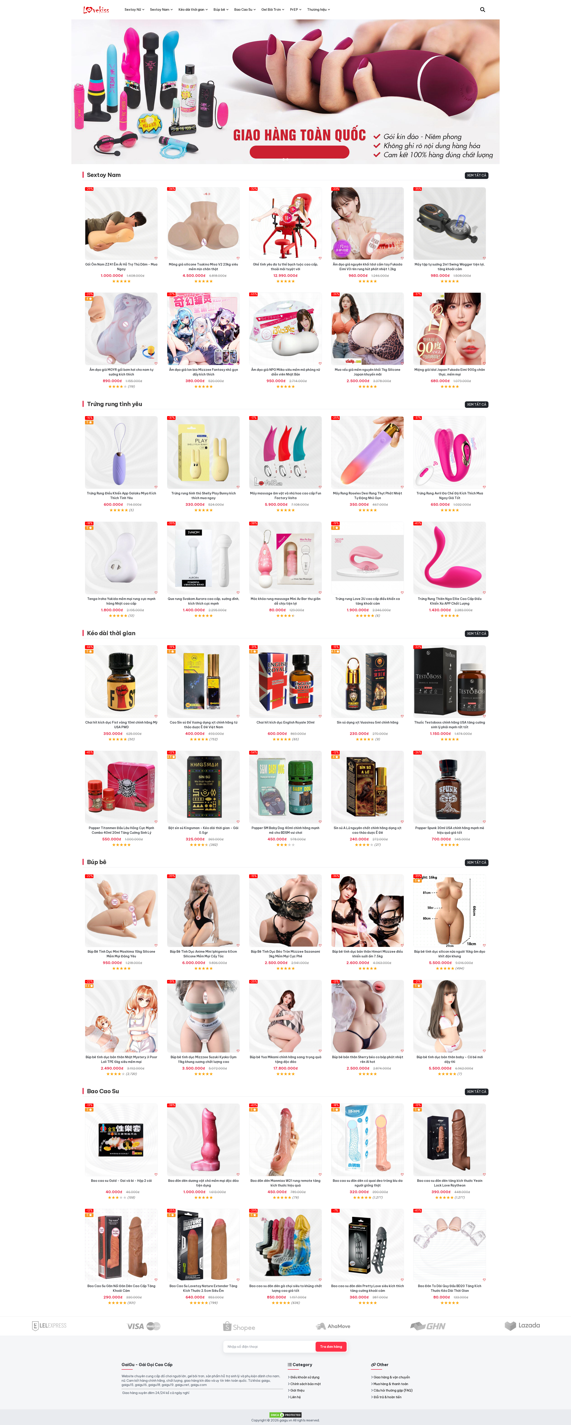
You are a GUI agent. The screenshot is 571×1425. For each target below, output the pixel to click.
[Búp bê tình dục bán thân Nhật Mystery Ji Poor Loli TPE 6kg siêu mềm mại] (121, 1016)
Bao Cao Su (103, 1091)
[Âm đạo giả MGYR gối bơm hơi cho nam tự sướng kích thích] (121, 329)
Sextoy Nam (104, 174)
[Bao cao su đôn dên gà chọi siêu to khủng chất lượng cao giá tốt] (285, 1245)
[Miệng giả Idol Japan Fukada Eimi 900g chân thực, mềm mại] (450, 329)
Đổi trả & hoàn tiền (387, 1397)
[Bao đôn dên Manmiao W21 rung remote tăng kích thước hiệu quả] (285, 1140)
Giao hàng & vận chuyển (392, 1377)
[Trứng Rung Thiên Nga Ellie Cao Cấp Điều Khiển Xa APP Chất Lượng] (450, 558)
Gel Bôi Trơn (271, 9)
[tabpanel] (285, 91)
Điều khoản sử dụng (304, 1377)
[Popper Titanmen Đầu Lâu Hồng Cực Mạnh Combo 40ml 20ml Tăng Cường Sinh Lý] (121, 787)
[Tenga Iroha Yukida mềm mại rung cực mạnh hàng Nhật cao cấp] (121, 558)
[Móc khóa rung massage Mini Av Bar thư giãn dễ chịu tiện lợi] (285, 558)
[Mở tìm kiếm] (482, 9)
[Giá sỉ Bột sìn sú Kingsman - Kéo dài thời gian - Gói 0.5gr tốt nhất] (203, 787)
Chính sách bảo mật (305, 1384)
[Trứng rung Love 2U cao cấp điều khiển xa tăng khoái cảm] (367, 558)
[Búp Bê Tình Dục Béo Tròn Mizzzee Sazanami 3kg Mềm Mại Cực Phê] (285, 911)
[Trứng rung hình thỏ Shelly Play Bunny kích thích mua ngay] (203, 452)
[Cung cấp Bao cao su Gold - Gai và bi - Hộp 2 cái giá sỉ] (121, 1140)
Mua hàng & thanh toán (391, 1384)
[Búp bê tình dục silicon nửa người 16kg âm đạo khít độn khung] (450, 911)
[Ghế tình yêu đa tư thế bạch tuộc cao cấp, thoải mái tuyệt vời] (285, 223)
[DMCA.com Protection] (285, 1415)
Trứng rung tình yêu (114, 404)
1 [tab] (283, 159)
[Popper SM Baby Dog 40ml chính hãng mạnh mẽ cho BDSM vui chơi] (285, 787)
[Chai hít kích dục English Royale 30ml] (285, 681)
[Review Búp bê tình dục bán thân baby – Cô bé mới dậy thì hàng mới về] (450, 1016)
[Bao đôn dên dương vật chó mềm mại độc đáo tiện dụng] (203, 1140)
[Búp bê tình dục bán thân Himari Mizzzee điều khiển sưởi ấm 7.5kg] (367, 911)
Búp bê (96, 862)
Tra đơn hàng (331, 1347)
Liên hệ (295, 1397)
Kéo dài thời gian (111, 633)
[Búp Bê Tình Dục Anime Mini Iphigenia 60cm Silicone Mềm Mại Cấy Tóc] (203, 911)
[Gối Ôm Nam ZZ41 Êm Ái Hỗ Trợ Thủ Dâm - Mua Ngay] (121, 223)
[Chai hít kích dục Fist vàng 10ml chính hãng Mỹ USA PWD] (121, 681)
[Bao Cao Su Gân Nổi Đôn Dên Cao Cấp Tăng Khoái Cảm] (121, 1245)
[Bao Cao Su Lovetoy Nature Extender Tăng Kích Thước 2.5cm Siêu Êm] (203, 1245)
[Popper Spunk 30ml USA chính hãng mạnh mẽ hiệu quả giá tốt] (450, 787)
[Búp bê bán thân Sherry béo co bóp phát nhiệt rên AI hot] (367, 1016)
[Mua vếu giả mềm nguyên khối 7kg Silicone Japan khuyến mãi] (367, 329)
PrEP (294, 9)
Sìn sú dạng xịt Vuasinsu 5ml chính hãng (367, 722)
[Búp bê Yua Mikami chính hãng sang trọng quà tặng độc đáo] (285, 1016)
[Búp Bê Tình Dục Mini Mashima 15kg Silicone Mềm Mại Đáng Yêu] (121, 911)
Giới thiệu (297, 1390)
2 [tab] (287, 159)
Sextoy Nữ (133, 9)
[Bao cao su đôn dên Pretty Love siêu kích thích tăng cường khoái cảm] (367, 1245)
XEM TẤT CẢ (476, 175)
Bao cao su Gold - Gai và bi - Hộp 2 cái (121, 1181)
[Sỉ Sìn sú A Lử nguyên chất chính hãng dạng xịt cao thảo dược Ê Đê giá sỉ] (367, 787)
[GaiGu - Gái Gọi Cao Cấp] (97, 9)
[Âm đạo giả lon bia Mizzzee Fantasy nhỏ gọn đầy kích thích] (203, 329)
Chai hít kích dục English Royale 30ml (285, 722)
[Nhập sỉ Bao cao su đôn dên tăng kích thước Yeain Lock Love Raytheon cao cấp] (450, 1140)
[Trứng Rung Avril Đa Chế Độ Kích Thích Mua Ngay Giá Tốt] (450, 452)
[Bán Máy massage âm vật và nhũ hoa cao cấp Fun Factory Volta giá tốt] (285, 452)
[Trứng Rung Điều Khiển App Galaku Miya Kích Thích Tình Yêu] (121, 452)
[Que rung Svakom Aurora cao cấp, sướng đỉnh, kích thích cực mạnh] (203, 558)
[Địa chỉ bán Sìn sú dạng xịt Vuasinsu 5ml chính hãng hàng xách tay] (367, 681)
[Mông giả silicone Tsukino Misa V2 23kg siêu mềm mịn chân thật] (203, 223)
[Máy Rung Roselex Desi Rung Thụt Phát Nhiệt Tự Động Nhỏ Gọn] (367, 452)
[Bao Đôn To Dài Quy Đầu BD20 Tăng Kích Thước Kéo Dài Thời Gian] (450, 1245)
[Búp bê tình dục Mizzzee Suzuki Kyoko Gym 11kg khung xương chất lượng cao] (203, 1016)
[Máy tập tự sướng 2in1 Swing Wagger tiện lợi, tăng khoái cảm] (450, 223)
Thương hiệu (317, 9)
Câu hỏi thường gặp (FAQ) (393, 1390)
